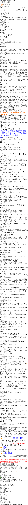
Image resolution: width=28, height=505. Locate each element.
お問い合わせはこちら (6, 484)
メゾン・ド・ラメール (6, 29)
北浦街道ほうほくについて (7, 485)
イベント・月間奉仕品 (6, 35)
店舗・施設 (3, 25)
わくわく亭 (3, 27)
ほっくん (2, 32)
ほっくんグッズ (4, 495)
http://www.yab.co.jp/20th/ (10, 465)
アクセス (2, 45)
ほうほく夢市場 (4, 26)
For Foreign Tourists (8, 5)
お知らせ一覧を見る (5, 475)
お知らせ (2, 33)
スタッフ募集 (3, 500)
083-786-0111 (6, 481)
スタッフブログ (4, 36)
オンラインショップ (3, 40)
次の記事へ (3, 474)
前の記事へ (3, 473)
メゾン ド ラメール (5, 491)
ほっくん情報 (3, 37)
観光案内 (2, 30)
